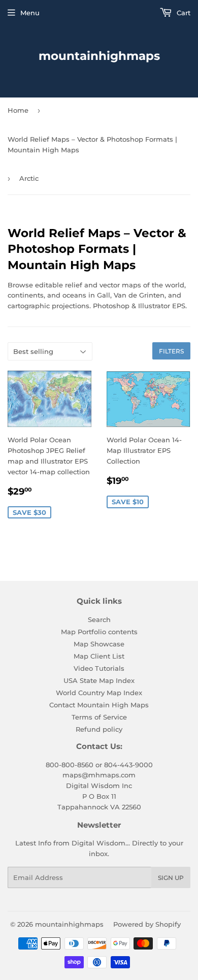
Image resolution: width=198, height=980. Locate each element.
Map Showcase (99, 644)
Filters (171, 351)
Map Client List (99, 656)
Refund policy (99, 729)
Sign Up (171, 877)
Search (99, 619)
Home (18, 110)
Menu (30, 13)
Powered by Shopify (147, 924)
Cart (182, 13)
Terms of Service (99, 717)
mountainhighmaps (99, 56)
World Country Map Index (99, 693)
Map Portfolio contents (99, 632)
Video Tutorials (99, 668)
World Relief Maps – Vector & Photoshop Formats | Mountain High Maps (92, 144)
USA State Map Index (99, 680)
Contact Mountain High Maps (99, 705)
